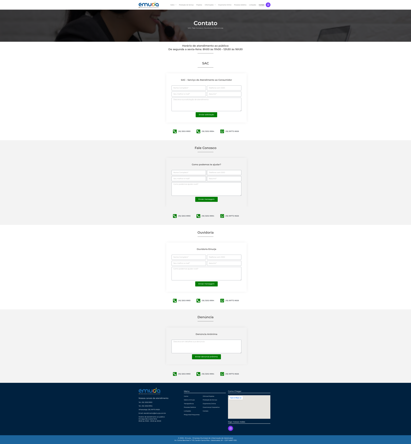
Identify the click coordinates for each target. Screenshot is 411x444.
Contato (261, 5)
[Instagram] (268, 4)
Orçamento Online (224, 5)
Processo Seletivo (240, 5)
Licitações (252, 5)
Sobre (172, 5)
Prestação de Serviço (186, 5)
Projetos (199, 5)
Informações (209, 5)
